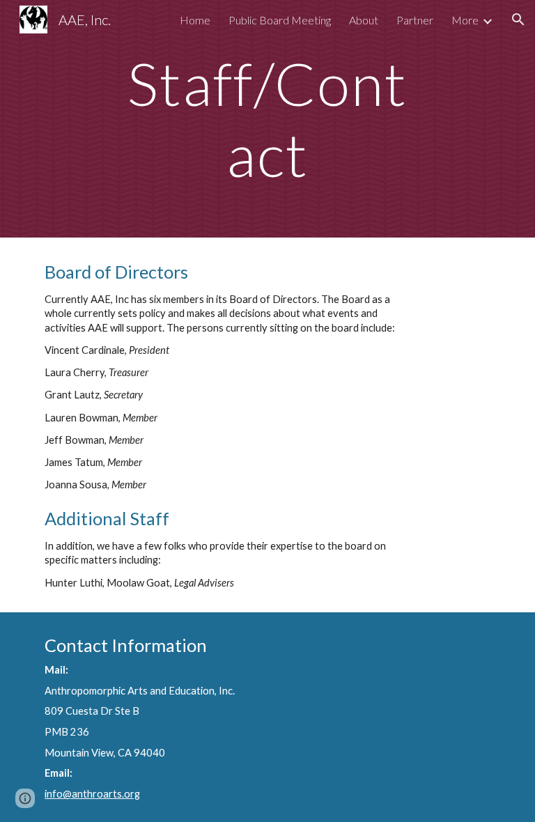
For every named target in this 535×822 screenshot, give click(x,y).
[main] (267, 119)
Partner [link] (414, 19)
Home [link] (195, 19)
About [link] (363, 19)
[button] (518, 19)
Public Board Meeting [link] (279, 19)
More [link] (465, 19)
